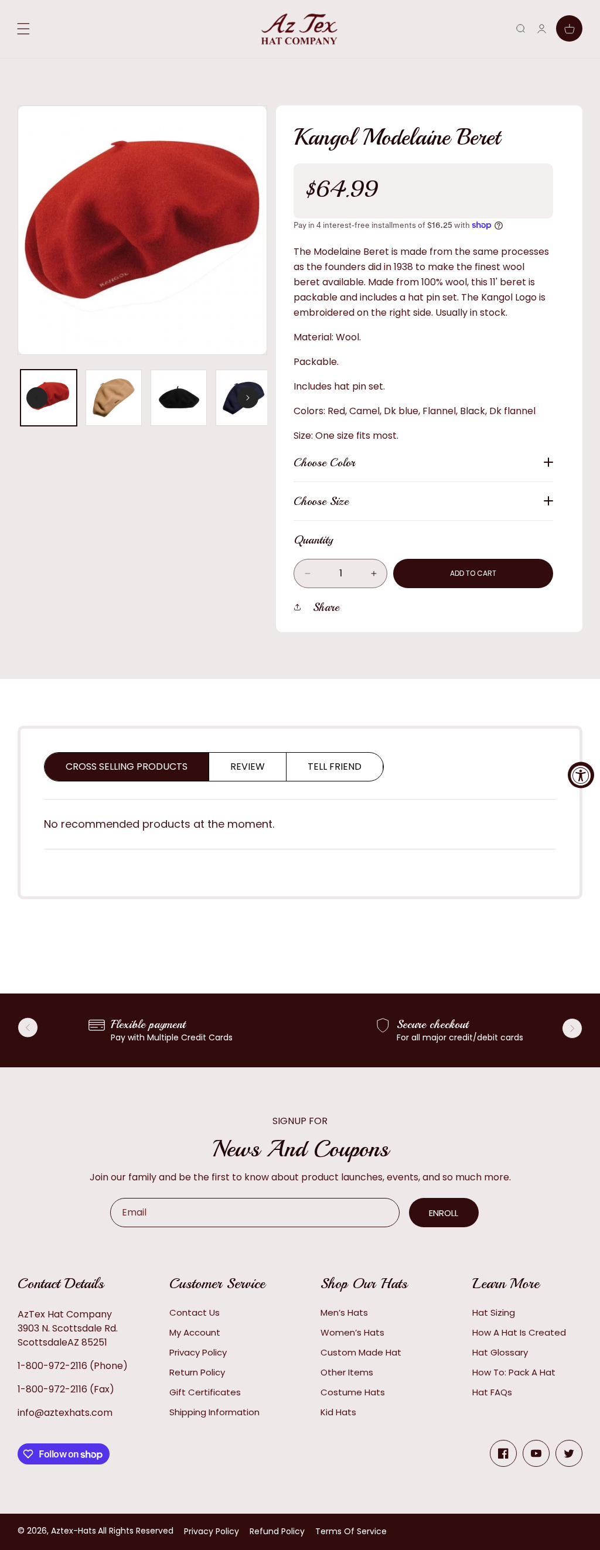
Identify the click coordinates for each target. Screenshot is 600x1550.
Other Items (347, 1372)
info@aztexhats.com (65, 1412)
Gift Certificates (205, 1392)
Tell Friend (335, 766)
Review (247, 766)
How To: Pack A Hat (513, 1372)
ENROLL (443, 1213)
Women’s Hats (352, 1332)
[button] (520, 28)
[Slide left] (36, 397)
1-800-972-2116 (52, 1366)
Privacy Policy (198, 1352)
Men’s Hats (344, 1312)
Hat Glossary (500, 1352)
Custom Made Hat (361, 1352)
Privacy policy (211, 1531)
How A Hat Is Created (519, 1332)
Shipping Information (214, 1412)
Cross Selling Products (127, 766)
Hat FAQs (492, 1392)
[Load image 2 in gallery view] (114, 398)
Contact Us (194, 1312)
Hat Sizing (493, 1312)
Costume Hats (353, 1392)
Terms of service (351, 1531)
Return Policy (197, 1372)
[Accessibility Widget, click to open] (581, 775)
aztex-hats (73, 1531)
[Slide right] (247, 397)
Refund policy (277, 1531)
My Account (194, 1332)
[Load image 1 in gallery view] (49, 398)
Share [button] (326, 607)
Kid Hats (338, 1412)
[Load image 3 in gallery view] (179, 398)
